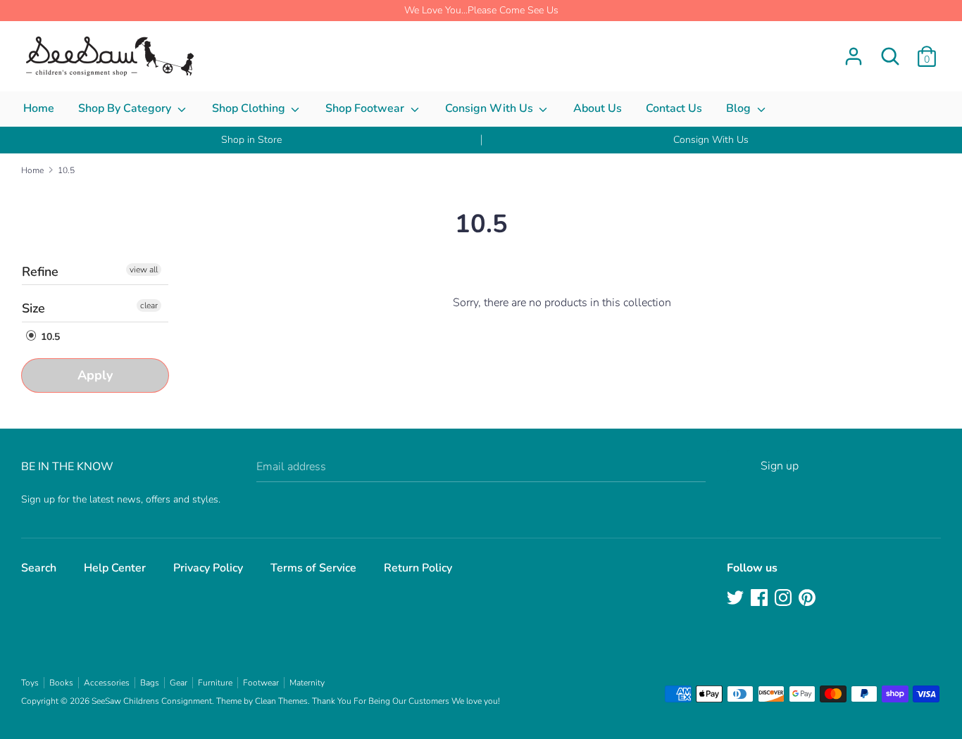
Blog (740, 108)
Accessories (107, 682)
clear (149, 305)
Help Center (115, 568)
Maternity (307, 682)
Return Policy (418, 568)
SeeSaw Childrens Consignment (152, 701)
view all (144, 269)
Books (61, 682)
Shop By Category (126, 108)
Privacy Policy (208, 568)
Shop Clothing (250, 108)
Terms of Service (313, 568)
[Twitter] (737, 598)
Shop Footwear (366, 108)
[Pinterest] (808, 598)
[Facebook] (760, 598)
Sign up (780, 466)
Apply (95, 375)
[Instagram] (784, 598)
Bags (149, 682)
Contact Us (674, 108)
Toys (30, 682)
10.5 (49, 336)
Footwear (261, 682)
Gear (178, 682)
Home (38, 108)
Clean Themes (281, 701)
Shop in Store (251, 139)
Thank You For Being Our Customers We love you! (406, 701)
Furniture (215, 682)
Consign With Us (490, 108)
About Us (597, 108)
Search (38, 568)
